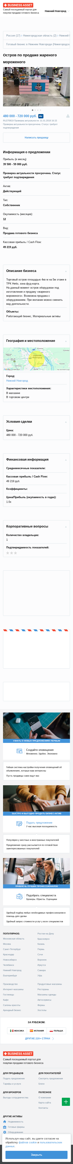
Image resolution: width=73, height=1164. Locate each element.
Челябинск (8, 965)
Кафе (6, 1000)
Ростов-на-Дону (46, 933)
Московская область (13, 938)
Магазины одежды (47, 994)
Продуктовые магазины (50, 984)
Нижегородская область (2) (39, 35)
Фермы (41, 1005)
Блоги (41, 1084)
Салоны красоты (11, 1005)
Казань (41, 944)
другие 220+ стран (37, 1038)
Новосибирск (10, 960)
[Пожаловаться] (68, 116)
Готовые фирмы (16, 1127)
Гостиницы (8, 994)
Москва (7, 944)
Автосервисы (44, 1000)
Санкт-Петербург (12, 949)
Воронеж (42, 960)
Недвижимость (15, 1121)
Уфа (40, 975)
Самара (42, 970)
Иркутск (42, 965)
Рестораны (43, 989)
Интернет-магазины (13, 989)
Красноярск (43, 939)
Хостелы (42, 1010)
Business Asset (12, 4)
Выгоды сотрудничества (15, 1097)
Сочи (40, 954)
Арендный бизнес (12, 1010)
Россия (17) (13, 35)
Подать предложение (14, 1078)
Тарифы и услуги (12, 1084)
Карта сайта (45, 1102)
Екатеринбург (10, 975)
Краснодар (8, 954)
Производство (10, 984)
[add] (66, 1102)
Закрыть (36, 1154)
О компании (45, 1097)
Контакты (43, 1108)
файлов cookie (28, 1142)
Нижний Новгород (17, 380)
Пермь (41, 949)
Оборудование (15, 1132)
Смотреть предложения (51, 1078)
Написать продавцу (36, 137)
